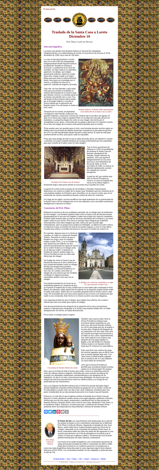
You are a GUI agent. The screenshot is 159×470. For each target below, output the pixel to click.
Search (86, 459)
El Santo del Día (58, 459)
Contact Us (95, 459)
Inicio (68, 459)
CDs (80, 459)
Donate (103, 459)
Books (75, 459)
